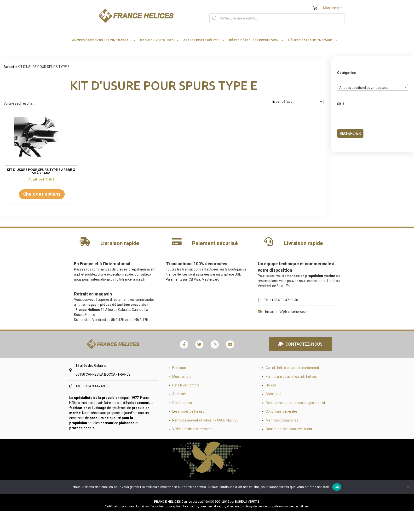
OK (337, 487)
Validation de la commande (192, 429)
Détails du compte (186, 385)
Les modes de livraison (189, 411)
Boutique (179, 368)
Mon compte (332, 8)
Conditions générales (282, 411)
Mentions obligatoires (282, 420)
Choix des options (41, 194)
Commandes (182, 403)
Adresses (179, 394)
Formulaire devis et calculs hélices (291, 377)
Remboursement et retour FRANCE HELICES (205, 420)
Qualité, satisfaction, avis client (289, 429)
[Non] (408, 487)
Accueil (9, 67)
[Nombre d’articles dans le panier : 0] (315, 8)
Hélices (271, 385)
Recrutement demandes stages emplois (296, 403)
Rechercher (350, 133)
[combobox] (372, 87)
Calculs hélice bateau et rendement (292, 368)
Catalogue (273, 394)
